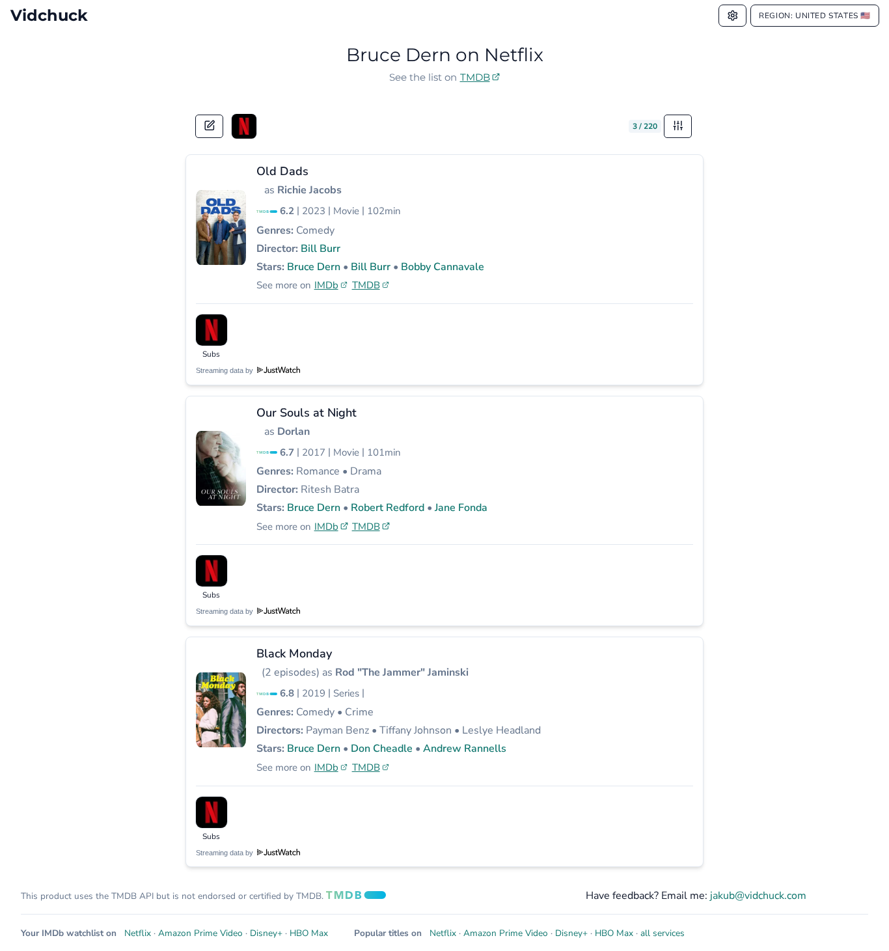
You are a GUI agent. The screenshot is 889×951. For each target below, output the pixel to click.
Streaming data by (225, 370)
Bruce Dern (313, 267)
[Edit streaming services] (209, 126)
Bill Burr (320, 248)
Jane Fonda (461, 508)
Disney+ (266, 933)
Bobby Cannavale (442, 267)
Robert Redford (387, 508)
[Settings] (732, 15)
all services (662, 933)
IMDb (326, 285)
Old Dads (282, 171)
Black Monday (294, 653)
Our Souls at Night (306, 412)
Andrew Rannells (464, 748)
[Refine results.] (678, 126)
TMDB (475, 77)
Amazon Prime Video (200, 933)
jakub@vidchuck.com (758, 896)
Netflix (137, 933)
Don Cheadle (382, 748)
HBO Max (309, 933)
